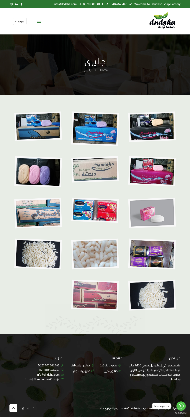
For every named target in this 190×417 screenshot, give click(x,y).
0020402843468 (49, 365)
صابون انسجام (81, 371)
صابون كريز (111, 371)
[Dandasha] (162, 21)
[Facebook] (21, 4)
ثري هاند (104, 408)
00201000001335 (93, 4)
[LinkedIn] (16, 4)
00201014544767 (49, 370)
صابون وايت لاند (80, 365)
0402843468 (119, 4)
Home (103, 70)
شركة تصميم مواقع (121, 408)
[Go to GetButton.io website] (181, 413)
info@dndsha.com (65, 4)
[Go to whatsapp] (181, 406)
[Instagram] (11, 4)
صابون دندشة (108, 365)
